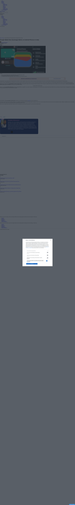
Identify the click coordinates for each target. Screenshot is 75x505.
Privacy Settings (72, 504)
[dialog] (37, 252)
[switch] (47, 252)
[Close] (51, 240)
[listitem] (37, 250)
